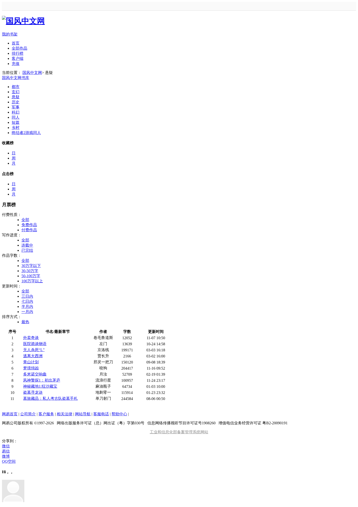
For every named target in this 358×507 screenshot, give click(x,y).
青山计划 (31, 362)
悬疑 (15, 97)
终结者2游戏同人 (26, 133)
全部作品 (19, 48)
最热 (25, 322)
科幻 (15, 112)
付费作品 (29, 230)
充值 (15, 64)
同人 (15, 117)
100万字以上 (32, 281)
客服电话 (101, 414)
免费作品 (29, 225)
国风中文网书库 (15, 78)
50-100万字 (30, 276)
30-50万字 (29, 271)
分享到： (10, 441)
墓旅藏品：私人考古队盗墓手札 (50, 398)
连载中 (27, 245)
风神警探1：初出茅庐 (41, 380)
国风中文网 (32, 73)
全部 (25, 220)
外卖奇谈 (31, 338)
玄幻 (15, 92)
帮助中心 (119, 414)
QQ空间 (9, 461)
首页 (15, 43)
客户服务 (46, 414)
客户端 (17, 58)
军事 (15, 107)
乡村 (15, 127)
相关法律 (64, 414)
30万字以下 (31, 266)
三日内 (27, 296)
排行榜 (17, 53)
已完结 (27, 250)
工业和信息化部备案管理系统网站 (179, 432)
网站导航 (83, 414)
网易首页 (10, 414)
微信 (6, 446)
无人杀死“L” (34, 350)
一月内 (27, 312)
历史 (15, 102)
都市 (15, 87)
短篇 (15, 122)
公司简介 (28, 414)
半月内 (27, 306)
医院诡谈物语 (35, 344)
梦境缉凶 (31, 368)
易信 (6, 451)
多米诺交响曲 (35, 374)
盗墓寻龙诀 (33, 392)
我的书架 (10, 34)
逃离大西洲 (33, 356)
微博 (6, 456)
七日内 (27, 301)
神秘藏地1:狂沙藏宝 (40, 386)
